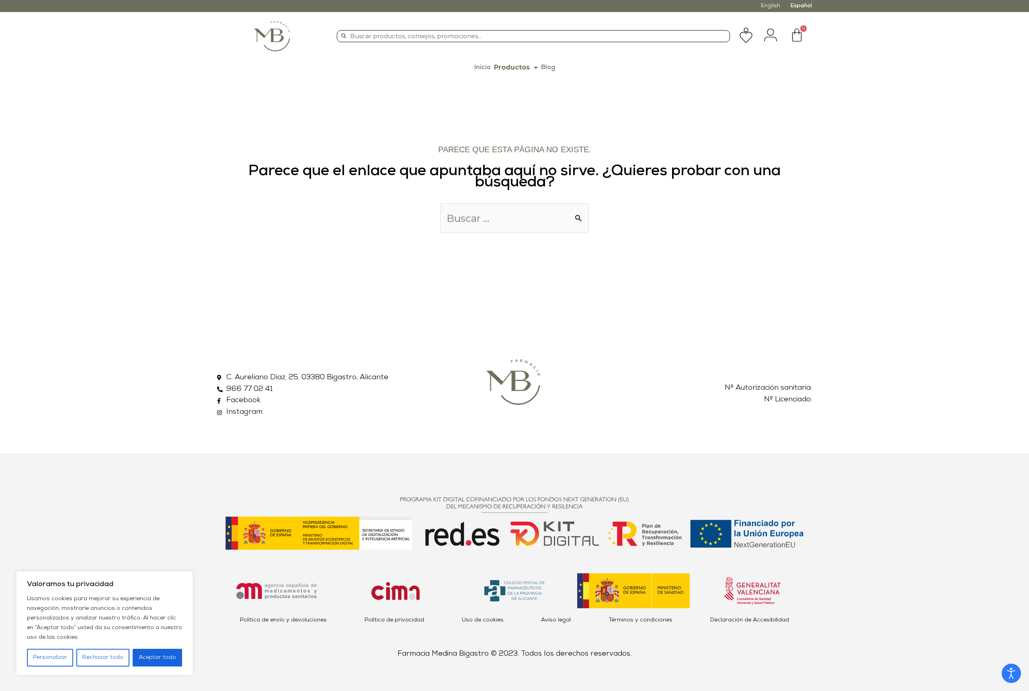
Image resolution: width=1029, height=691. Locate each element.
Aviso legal (556, 620)
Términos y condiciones (640, 620)
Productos (512, 67)
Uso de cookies (483, 620)
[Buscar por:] (514, 220)
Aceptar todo (157, 657)
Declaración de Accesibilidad (749, 620)
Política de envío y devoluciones (283, 620)
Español (801, 6)
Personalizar (50, 657)
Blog (548, 67)
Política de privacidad (394, 620)
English (770, 6)
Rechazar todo (102, 657)
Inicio (482, 67)
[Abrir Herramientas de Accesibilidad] (1011, 673)
